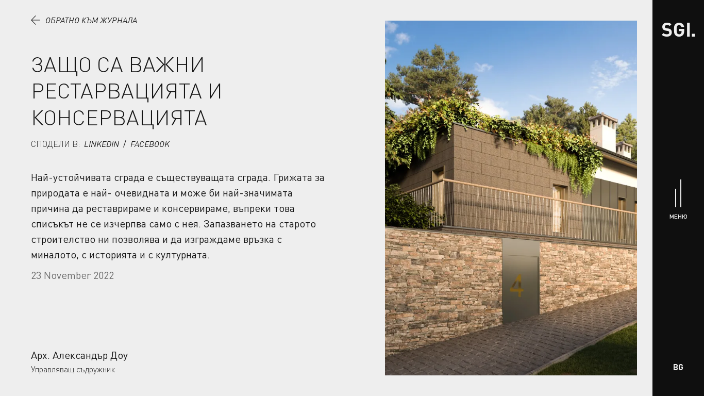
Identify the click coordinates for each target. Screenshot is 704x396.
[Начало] (678, 29)
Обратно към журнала (91, 20)
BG (678, 367)
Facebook (150, 144)
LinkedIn (101, 144)
